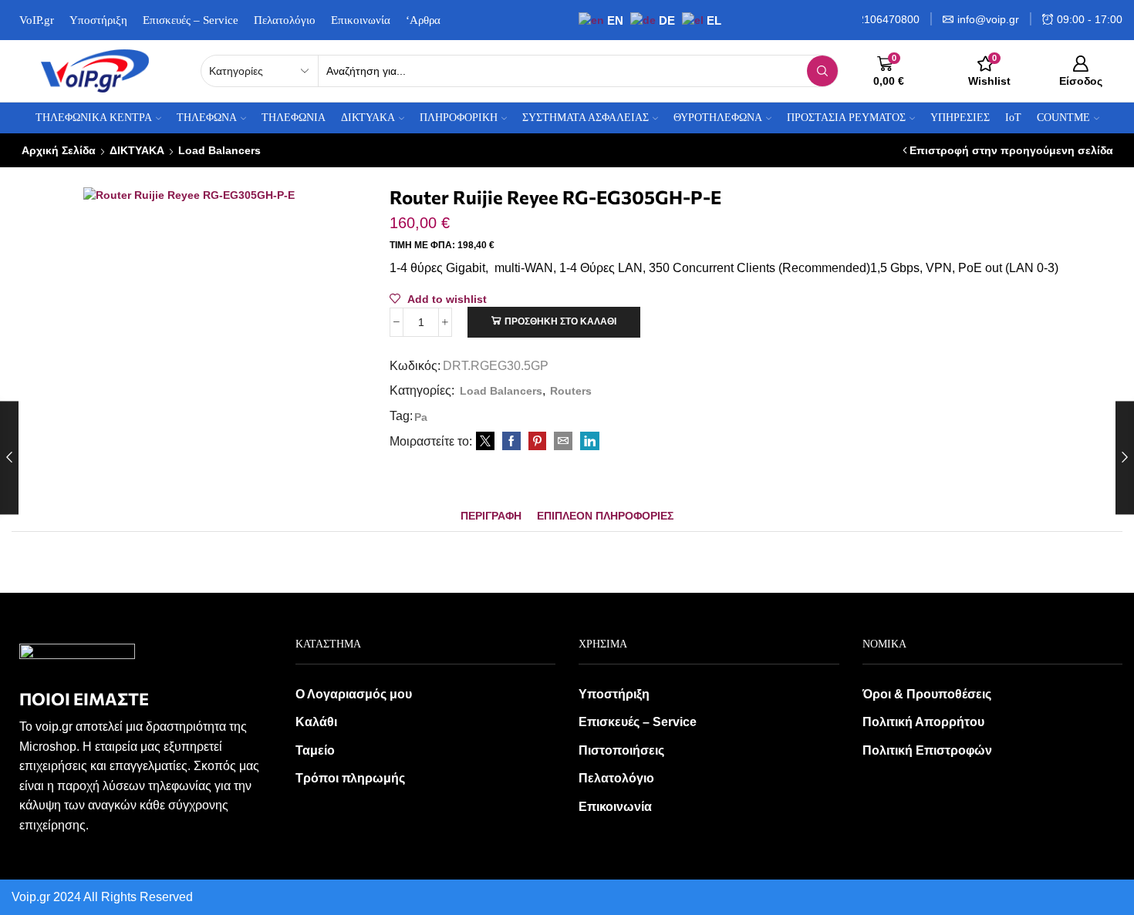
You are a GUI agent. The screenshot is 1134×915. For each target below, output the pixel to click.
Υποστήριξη (98, 19)
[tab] (491, 516)
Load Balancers (219, 150)
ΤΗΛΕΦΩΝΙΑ (294, 117)
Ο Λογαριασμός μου (353, 694)
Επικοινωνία (360, 19)
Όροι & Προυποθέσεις (926, 694)
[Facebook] (511, 442)
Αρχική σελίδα (59, 150)
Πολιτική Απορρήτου (923, 721)
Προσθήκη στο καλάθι (560, 321)
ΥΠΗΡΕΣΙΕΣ (960, 117)
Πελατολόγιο (285, 19)
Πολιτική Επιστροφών (927, 750)
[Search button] (822, 71)
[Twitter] (485, 442)
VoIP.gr (36, 19)
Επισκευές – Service (190, 19)
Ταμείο (315, 750)
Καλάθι (316, 721)
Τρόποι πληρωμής (350, 778)
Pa (420, 417)
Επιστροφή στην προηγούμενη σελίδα (1011, 150)
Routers (571, 391)
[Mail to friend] (563, 442)
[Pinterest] (537, 442)
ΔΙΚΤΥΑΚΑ (137, 150)
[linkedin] (587, 442)
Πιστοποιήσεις (621, 750)
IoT (1013, 117)
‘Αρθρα (423, 19)
